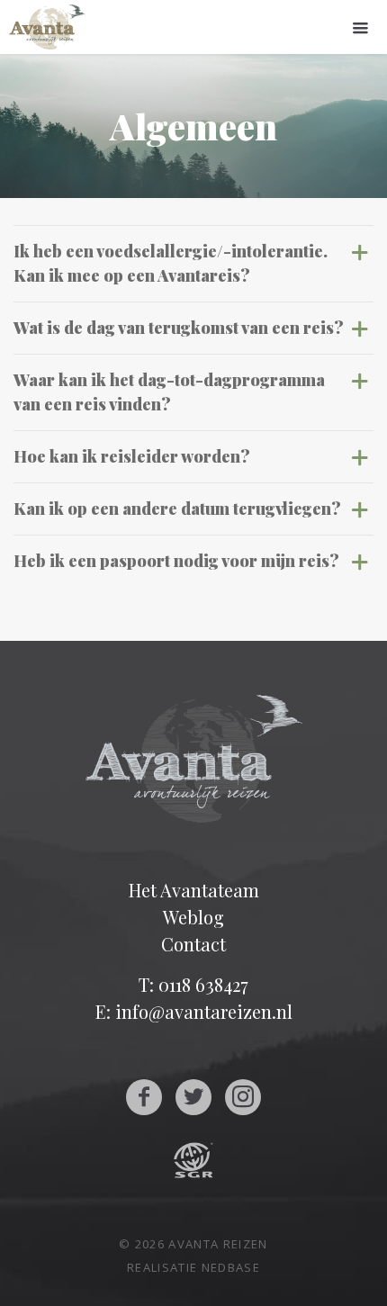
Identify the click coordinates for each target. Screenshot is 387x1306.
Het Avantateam (194, 890)
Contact (193, 944)
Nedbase (231, 1267)
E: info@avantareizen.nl (193, 1011)
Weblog (193, 917)
